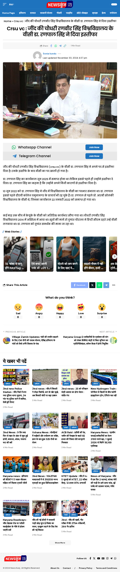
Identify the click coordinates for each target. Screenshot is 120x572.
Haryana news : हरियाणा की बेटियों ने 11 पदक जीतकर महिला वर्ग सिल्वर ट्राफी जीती (15, 479)
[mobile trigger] (5, 4)
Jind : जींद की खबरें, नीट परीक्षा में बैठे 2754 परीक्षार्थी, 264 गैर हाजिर (73, 523)
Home (7, 21)
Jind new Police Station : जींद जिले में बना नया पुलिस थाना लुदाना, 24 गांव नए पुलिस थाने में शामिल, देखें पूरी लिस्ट (14, 395)
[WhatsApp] (115, 558)
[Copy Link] (65, 45)
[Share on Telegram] (60, 45)
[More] (113, 285)
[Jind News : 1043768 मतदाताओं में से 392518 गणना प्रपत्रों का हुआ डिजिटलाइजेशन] (45, 464)
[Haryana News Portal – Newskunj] (15, 558)
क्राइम (66, 427)
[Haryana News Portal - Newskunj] (60, 4)
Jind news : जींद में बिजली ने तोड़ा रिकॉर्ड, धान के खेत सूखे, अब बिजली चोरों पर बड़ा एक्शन (45, 392)
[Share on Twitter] (92, 285)
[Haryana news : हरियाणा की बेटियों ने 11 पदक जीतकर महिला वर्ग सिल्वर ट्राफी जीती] (16, 464)
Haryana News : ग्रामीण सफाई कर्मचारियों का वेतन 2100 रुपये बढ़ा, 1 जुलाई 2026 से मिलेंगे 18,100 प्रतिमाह (103, 439)
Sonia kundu (49, 53)
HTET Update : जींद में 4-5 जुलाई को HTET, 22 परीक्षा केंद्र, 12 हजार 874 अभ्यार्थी (74, 479)
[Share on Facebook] (51, 45)
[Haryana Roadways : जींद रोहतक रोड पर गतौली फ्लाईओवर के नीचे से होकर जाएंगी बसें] (16, 508)
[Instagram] (107, 558)
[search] (106, 4)
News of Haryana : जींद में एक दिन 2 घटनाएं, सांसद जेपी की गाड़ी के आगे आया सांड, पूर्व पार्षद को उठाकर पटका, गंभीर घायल (103, 483)
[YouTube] (98, 558)
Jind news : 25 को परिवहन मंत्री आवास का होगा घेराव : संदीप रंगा (74, 392)
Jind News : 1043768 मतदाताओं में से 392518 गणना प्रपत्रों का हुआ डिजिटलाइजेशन (45, 479)
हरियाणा (8, 384)
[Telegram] (111, 558)
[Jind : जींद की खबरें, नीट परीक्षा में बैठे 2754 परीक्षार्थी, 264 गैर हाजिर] (74, 508)
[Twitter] (94, 558)
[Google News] (103, 558)
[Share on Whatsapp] (56, 45)
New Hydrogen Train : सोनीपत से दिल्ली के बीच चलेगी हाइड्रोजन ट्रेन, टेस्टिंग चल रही (104, 392)
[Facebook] (90, 558)
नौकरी (66, 515)
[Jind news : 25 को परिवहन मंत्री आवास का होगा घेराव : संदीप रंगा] (74, 377)
